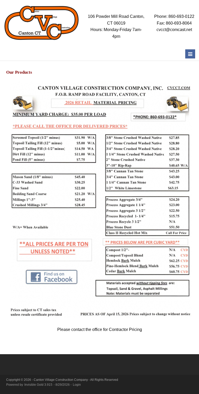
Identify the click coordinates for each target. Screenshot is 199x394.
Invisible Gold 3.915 (38, 385)
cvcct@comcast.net (174, 29)
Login (77, 385)
